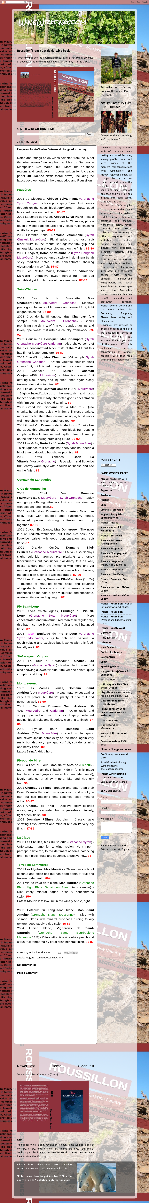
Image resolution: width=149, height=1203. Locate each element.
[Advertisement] (56, 1053)
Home (56, 1066)
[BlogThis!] (68, 952)
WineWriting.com (52, 22)
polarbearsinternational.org (53, 1180)
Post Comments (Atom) (45, 1074)
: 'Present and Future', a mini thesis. (116, 620)
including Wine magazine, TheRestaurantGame (113, 766)
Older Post (86, 1066)
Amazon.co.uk (59, 1152)
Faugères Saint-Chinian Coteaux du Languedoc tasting (52, 149)
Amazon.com (79, 1152)
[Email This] (65, 952)
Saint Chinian (57, 957)
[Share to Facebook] (73, 952)
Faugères (30, 957)
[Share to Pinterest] (76, 952)
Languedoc (43, 957)
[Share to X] (71, 952)
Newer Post (26, 1066)
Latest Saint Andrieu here (34, 751)
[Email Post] (59, 952)
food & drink (114, 782)
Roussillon (126, 290)
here (19, 1156)
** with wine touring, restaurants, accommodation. (115, 482)
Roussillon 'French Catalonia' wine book (43, 51)
